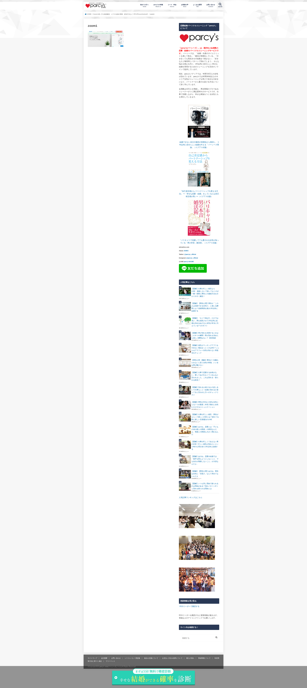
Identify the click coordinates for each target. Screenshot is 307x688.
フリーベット (110, 661)
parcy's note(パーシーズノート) (96, 5)
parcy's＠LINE (189, 261)
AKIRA (186, 251)
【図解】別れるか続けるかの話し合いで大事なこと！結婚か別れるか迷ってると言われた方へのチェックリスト (205, 391)
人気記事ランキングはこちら (190, 497)
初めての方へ (144, 5)
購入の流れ (190, 658)
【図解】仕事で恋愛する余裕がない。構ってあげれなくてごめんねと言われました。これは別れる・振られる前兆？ (205, 376)
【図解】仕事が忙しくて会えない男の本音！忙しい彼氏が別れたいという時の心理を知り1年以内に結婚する (205, 445)
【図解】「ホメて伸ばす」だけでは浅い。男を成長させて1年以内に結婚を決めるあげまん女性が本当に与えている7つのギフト (205, 322)
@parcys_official (190, 254)
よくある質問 (197, 5)
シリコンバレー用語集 (132, 658)
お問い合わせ (210, 5)
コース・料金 (172, 5)
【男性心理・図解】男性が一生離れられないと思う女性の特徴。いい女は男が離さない (205, 362)
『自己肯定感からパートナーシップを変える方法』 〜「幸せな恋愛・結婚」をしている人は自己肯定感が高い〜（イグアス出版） (199, 193)
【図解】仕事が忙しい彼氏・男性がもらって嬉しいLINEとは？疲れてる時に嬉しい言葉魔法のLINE (205, 416)
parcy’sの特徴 (158, 5)
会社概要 (104, 658)
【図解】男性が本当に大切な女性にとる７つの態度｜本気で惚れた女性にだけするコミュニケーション (205, 404)
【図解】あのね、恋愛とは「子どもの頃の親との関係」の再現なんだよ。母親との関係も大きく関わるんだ (205, 430)
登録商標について (204, 658)
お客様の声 (184, 5)
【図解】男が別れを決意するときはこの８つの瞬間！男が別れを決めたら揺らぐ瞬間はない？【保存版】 (205, 335)
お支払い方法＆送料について (172, 658)
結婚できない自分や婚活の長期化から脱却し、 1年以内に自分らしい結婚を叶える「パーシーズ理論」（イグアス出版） (199, 144)
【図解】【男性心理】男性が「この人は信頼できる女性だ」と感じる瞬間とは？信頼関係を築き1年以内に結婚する (205, 307)
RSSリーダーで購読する (189, 606)
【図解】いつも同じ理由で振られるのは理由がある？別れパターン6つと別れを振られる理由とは (205, 486)
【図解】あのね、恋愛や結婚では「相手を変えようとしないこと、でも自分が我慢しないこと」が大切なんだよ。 (205, 460)
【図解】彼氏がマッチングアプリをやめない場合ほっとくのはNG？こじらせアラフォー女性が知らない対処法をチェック (205, 349)
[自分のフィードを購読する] (179, 606)
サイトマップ (92, 658)
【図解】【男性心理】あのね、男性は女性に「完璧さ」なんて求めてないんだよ (205, 473)
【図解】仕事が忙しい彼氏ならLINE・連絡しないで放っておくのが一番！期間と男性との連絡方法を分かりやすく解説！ (205, 292)
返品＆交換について (151, 658)
